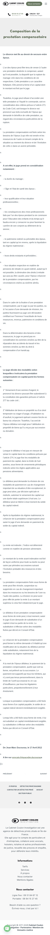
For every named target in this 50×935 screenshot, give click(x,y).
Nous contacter (34, 4)
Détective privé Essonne (30, 786)
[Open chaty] (7, 928)
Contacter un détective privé (20, 790)
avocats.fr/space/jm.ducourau (26, 757)
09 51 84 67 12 (16, 15)
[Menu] (46, 4)
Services (25, 870)
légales (29, 880)
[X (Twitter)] (25, 802)
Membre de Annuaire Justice (30, 928)
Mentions (21, 880)
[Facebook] (19, 802)
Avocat (39, 790)
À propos (13, 786)
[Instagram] (31, 802)
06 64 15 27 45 (17, 14)
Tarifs (25, 866)
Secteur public (25, 793)
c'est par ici (31, 908)
